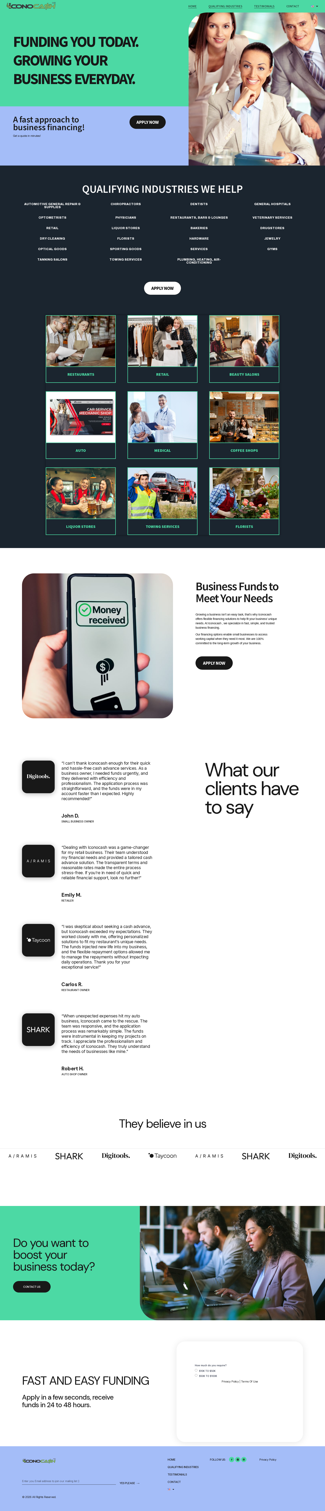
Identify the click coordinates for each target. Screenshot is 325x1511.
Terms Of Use (249, 1381)
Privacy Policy (231, 1381)
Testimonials (264, 6)
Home (192, 6)
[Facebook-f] (231, 1459)
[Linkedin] (243, 1459)
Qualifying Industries (225, 6)
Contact (292, 6)
